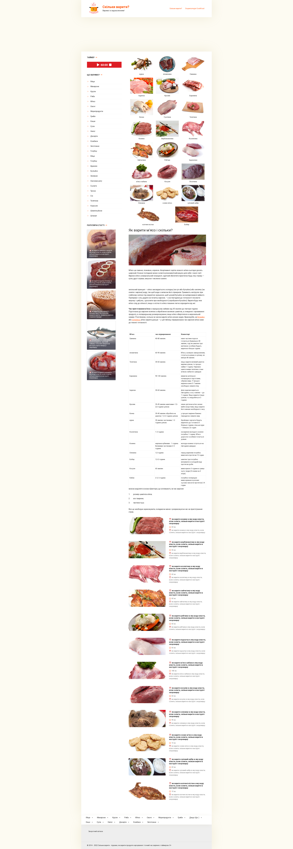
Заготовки (94, 146)
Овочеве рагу (96, 181)
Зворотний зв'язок (95, 831)
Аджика (93, 166)
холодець (136, 320)
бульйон (201, 317)
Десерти (94, 136)
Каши (92, 121)
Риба (92, 96)
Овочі (92, 106)
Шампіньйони (96, 211)
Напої (92, 131)
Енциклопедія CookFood (194, 9)
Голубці (93, 151)
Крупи (93, 91)
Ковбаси (94, 141)
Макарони (94, 86)
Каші (88, 822)
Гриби (92, 116)
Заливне (94, 176)
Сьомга (93, 186)
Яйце (92, 81)
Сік (91, 196)
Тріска (93, 191)
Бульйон (94, 171)
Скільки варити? (176, 9)
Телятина (94, 201)
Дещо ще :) (194, 817)
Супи (92, 126)
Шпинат (93, 216)
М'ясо (92, 101)
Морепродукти (96, 111)
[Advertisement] (146, 34)
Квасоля (94, 206)
